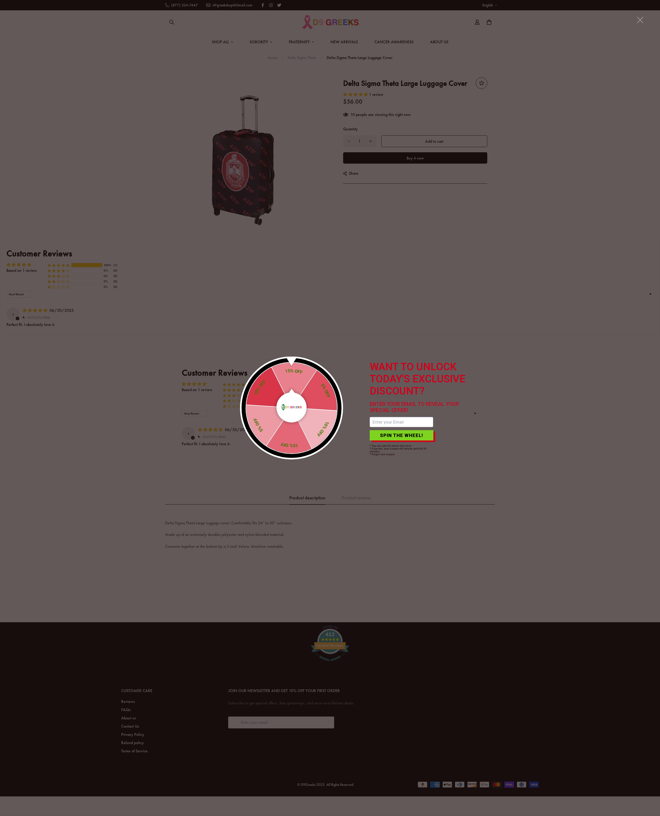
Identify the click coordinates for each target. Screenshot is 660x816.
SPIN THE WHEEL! (401, 435)
